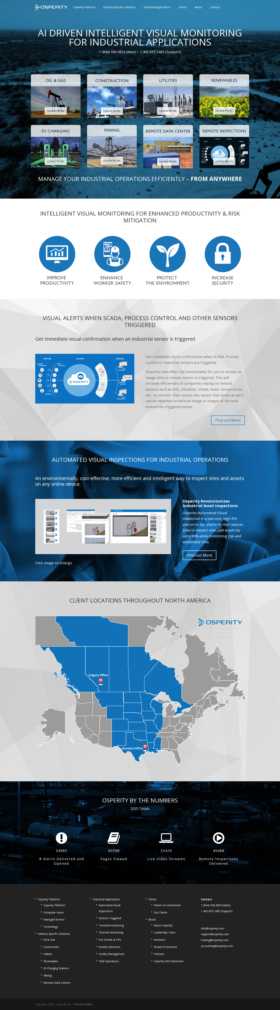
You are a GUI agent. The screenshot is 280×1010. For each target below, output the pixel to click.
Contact (215, 7)
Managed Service (54, 919)
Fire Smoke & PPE (110, 939)
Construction (51, 947)
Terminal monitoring (111, 925)
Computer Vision (53, 912)
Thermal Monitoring (111, 932)
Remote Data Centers (56, 982)
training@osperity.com (215, 940)
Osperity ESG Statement (169, 961)
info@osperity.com (212, 928)
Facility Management (111, 954)
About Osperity (163, 925)
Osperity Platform (54, 905)
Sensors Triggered (110, 918)
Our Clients (160, 912)
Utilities (47, 954)
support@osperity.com (215, 934)
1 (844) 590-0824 (211, 905)
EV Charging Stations (56, 968)
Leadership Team (164, 932)
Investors (159, 939)
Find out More (228, 420)
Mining (47, 975)
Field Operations (109, 961)
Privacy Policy (83, 1004)
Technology (50, 926)
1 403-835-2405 (210, 911)
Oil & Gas (49, 939)
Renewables (50, 961)
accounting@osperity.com (217, 946)
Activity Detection (109, 947)
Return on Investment (167, 905)
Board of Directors (165, 947)
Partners (159, 954)
